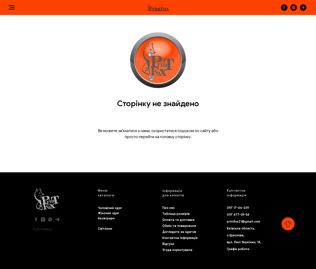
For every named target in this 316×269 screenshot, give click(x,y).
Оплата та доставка (178, 220)
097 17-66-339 (238, 208)
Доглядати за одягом (179, 232)
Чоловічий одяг (110, 208)
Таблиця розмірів (176, 214)
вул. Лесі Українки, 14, (244, 242)
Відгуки (168, 244)
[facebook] (284, 9)
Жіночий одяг (108, 213)
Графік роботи (238, 249)
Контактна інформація (180, 238)
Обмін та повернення (179, 226)
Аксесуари (106, 218)
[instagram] (293, 9)
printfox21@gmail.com (243, 221)
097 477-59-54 (238, 215)
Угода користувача (177, 250)
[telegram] (303, 9)
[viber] (50, 219)
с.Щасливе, (235, 235)
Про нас (168, 208)
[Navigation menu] (12, 7)
